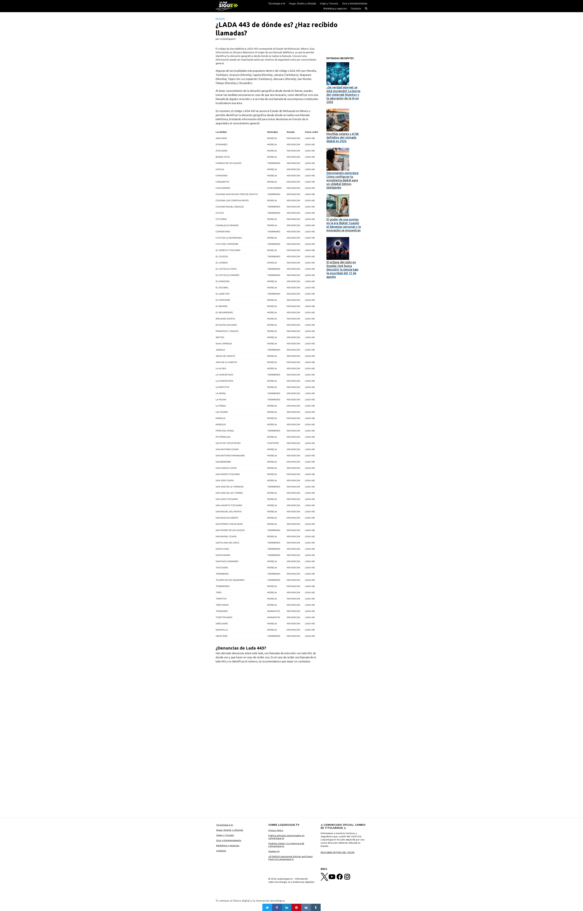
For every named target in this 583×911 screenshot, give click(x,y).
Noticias (220, 18)
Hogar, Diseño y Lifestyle (302, 3)
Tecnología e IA (276, 3)
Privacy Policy (275, 830)
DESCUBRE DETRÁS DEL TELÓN (338, 852)
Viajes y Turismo (329, 3)
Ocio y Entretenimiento (354, 3)
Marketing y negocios (335, 8)
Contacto (356, 8)
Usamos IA (274, 851)
